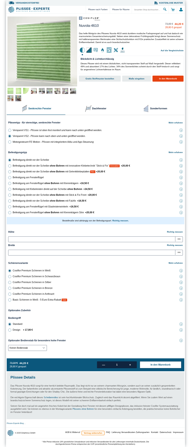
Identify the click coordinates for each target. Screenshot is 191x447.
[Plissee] (46, 10)
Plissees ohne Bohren (83, 409)
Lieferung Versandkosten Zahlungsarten (131, 432)
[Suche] (165, 9)
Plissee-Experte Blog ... (16, 423)
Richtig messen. (120, 220)
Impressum (178, 432)
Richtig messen (175, 232)
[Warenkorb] (173, 9)
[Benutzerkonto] (181, 9)
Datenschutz (165, 432)
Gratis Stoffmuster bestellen (100, 78)
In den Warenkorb (168, 78)
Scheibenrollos (51, 397)
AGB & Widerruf (72, 432)
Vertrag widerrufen (93, 433)
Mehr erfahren (176, 122)
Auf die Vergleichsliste (172, 50)
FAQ (108, 432)
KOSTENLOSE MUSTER (171, 3)
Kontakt (154, 432)
